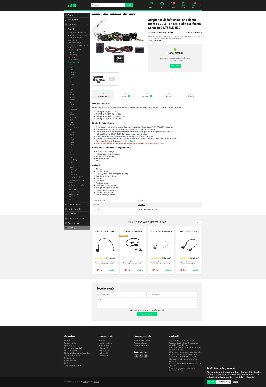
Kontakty (102, 341)
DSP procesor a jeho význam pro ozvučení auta (185, 352)
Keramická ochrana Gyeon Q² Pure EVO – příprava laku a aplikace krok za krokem (183, 355)
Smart (72, 157)
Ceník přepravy (69, 358)
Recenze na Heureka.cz (142, 341)
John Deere (73, 110)
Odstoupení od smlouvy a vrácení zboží (77, 353)
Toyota (72, 167)
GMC (71, 92)
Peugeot (72, 140)
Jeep (71, 107)
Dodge (72, 85)
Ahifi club (67, 341)
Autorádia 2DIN (73, 40)
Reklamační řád (69, 346)
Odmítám (235, 382)
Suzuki (72, 165)
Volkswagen (73, 170)
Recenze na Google (140, 343)
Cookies (66, 363)
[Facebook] (136, 356)
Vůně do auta (72, 24)
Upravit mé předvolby (224, 382)
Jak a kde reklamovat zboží (73, 348)
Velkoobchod (103, 356)
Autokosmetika (73, 20)
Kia (71, 112)
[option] (105, 250)
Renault (72, 145)
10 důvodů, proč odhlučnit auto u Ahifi (182, 341)
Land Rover (73, 117)
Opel (71, 137)
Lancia (72, 115)
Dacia (71, 80)
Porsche (72, 142)
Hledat (129, 5)
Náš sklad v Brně (104, 348)
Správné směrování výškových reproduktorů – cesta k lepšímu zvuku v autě (184, 344)
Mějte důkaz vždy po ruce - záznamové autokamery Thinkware (182, 369)
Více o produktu (153, 41)
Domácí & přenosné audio (76, 218)
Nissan (72, 135)
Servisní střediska (70, 361)
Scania (72, 150)
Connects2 (141, 205)
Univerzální (73, 175)
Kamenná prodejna (105, 343)
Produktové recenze (70, 351)
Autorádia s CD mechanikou (77, 33)
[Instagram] (141, 356)
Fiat (71, 87)
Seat (71, 152)
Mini (71, 130)
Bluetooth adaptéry (74, 50)
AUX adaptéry (72, 55)
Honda (72, 95)
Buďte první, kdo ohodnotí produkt (162, 32)
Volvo (71, 172)
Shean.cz (96, 382)
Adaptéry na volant (74, 62)
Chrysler (72, 75)
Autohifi (70, 15)
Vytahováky (72, 189)
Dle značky (71, 228)
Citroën (72, 77)
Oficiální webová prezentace (147, 209)
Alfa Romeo (73, 65)
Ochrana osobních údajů (72, 356)
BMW (71, 70)
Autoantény (72, 52)
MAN (71, 122)
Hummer (72, 97)
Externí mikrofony (73, 192)
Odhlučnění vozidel (74, 204)
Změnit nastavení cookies (72, 366)
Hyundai (72, 100)
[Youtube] (146, 356)
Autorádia (71, 29)
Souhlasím (211, 382)
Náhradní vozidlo (104, 346)
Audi (71, 67)
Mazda (72, 125)
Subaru (72, 162)
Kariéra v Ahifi (103, 353)
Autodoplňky (72, 214)
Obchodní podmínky (70, 343)
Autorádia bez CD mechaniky (77, 35)
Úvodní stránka (96, 14)
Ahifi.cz (85, 382)
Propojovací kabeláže (76, 177)
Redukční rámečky (74, 60)
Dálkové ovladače (73, 194)
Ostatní (70, 199)
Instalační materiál (74, 209)
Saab (71, 147)
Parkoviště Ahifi (104, 351)
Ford (71, 90)
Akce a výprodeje (73, 223)
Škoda (72, 155)
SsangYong (73, 160)
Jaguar (72, 105)
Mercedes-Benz (74, 127)
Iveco (71, 102)
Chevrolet (73, 72)
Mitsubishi (73, 132)
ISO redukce (72, 57)
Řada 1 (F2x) (132, 14)
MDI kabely (71, 197)
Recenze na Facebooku (142, 346)
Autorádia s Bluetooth (75, 38)
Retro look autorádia (74, 43)
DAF (71, 82)
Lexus (71, 120)
